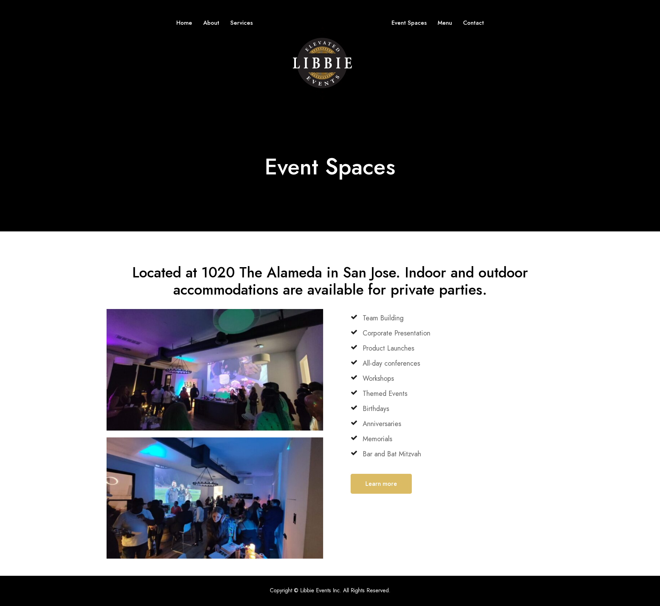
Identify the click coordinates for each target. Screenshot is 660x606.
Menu (445, 23)
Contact (473, 23)
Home (184, 23)
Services (241, 23)
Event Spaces (409, 23)
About (211, 23)
